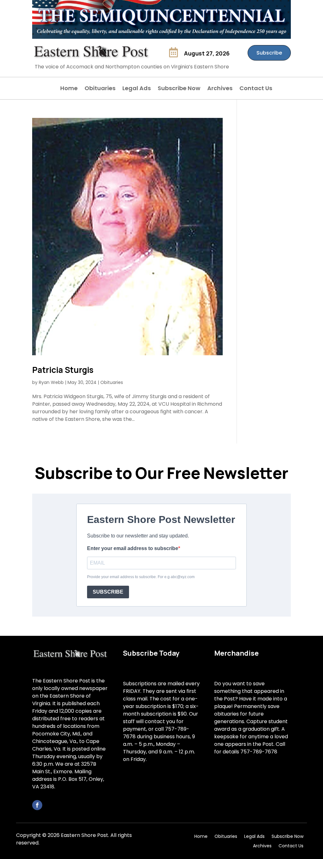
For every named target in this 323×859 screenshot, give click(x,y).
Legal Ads (136, 89)
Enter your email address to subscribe (132, 548)
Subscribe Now (179, 89)
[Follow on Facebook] (37, 805)
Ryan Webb (51, 382)
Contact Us (255, 89)
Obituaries (100, 89)
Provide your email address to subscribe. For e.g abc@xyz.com (141, 577)
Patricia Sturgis (62, 369)
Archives (219, 89)
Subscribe (269, 52)
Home (69, 89)
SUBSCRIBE (108, 592)
